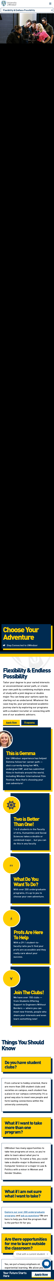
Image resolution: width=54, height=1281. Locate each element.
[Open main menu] (50, 3)
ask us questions (30, 1215)
